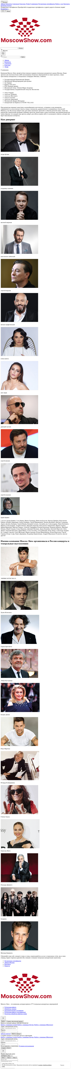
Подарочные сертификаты (46, 4)
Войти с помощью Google (9, 1025)
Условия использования (26, 1046)
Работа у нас (59, 4)
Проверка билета (6, 5)
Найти (23, 57)
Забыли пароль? (6, 1033)
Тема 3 (15, 1057)
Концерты (9, 4)
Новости (7, 966)
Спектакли (15, 4)
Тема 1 (3, 1057)
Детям (28, 4)
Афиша (3, 4)
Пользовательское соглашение (13, 1010)
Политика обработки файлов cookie (15, 1014)
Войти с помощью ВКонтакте (43, 1025)
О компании (34, 4)
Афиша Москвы (9, 962)
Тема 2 (9, 1057)
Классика (23, 4)
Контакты (67, 4)
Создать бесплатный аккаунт (15, 1021)
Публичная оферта (10, 1007)
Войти (3, 1021)
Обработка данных (10, 1009)
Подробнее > (5, 9)
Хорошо (62, 1065)
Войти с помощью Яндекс (25, 1025)
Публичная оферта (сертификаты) (15, 1012)
